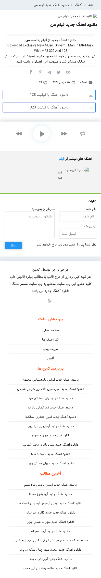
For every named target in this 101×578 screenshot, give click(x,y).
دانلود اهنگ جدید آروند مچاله (50, 531)
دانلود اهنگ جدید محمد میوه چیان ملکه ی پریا (50, 549)
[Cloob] (67, 71)
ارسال (13, 245)
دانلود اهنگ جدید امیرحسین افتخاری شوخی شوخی (50, 389)
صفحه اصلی (50, 330)
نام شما (91, 209)
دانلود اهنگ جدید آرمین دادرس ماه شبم (50, 484)
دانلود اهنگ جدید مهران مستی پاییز (50, 463)
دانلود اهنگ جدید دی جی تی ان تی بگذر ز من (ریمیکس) (50, 540)
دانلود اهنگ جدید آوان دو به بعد (50, 559)
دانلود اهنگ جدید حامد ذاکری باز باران (51, 512)
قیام (61, 158)
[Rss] (49, 300)
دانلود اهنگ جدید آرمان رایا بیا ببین (50, 426)
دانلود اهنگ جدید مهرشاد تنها (50, 454)
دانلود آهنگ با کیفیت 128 (49, 95)
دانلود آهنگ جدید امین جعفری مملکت (50, 416)
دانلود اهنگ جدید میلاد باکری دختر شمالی (50, 444)
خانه (91, 5)
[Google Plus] (40, 71)
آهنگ (79, 5)
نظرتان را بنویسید (43, 209)
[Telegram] (49, 71)
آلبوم (50, 358)
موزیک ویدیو (51, 349)
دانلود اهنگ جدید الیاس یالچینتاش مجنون (51, 379)
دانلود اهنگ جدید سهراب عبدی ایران (50, 521)
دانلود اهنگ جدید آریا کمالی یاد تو (50, 407)
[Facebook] (30, 71)
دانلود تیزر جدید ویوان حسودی (50, 435)
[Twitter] (58, 71)
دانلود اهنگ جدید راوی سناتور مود (50, 398)
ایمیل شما (89, 226)
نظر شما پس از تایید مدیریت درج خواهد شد (66, 244)
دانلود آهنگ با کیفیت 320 (49, 107)
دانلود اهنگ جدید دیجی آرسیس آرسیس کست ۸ (50, 503)
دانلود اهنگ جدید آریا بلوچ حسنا (50, 494)
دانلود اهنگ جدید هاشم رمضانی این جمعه (50, 568)
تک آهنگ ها (50, 339)
